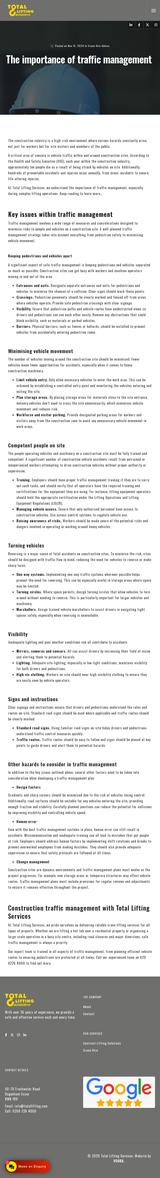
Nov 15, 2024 (76, 46)
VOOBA (119, 1160)
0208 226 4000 (24, 1111)
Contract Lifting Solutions (102, 1043)
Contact (89, 1013)
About (87, 1006)
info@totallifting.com (31, 1106)
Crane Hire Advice (99, 46)
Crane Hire (90, 1050)
